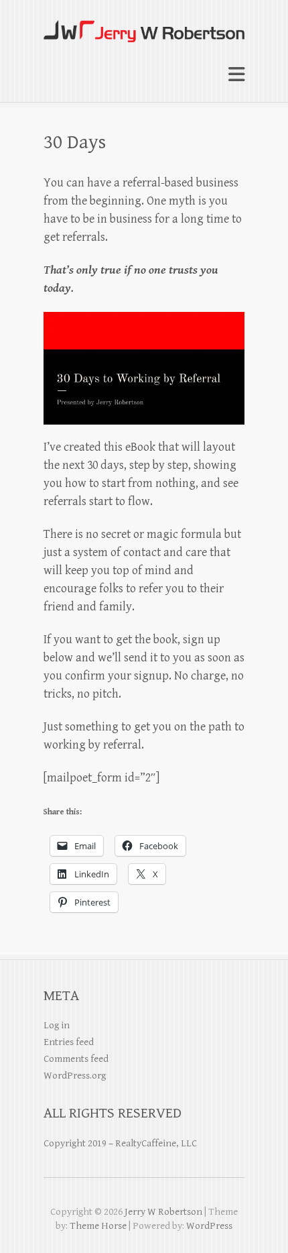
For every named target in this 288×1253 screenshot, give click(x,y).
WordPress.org (75, 1075)
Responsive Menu (236, 75)
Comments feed (76, 1059)
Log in (57, 1025)
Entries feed (69, 1042)
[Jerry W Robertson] (144, 25)
